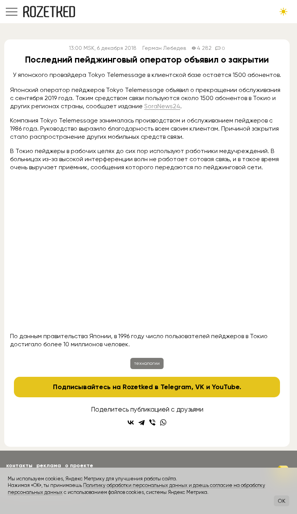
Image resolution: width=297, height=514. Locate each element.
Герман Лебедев (164, 48)
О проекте (79, 465)
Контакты (19, 465)
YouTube (225, 387)
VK (199, 387)
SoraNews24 (162, 106)
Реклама (48, 465)
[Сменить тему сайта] (283, 11)
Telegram (175, 387)
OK (281, 501)
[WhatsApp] (163, 422)
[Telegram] (141, 422)
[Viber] (152, 422)
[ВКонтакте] (130, 422)
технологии (147, 363)
